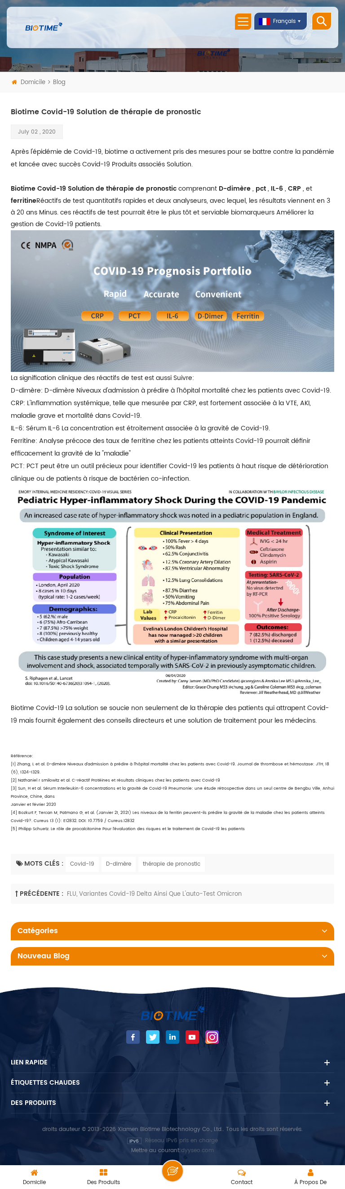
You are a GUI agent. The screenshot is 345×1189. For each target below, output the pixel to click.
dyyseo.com (197, 1150)
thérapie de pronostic (171, 864)
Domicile (33, 82)
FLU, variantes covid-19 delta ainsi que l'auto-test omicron (154, 894)
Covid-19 (82, 864)
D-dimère (118, 864)
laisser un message (172, 1171)
